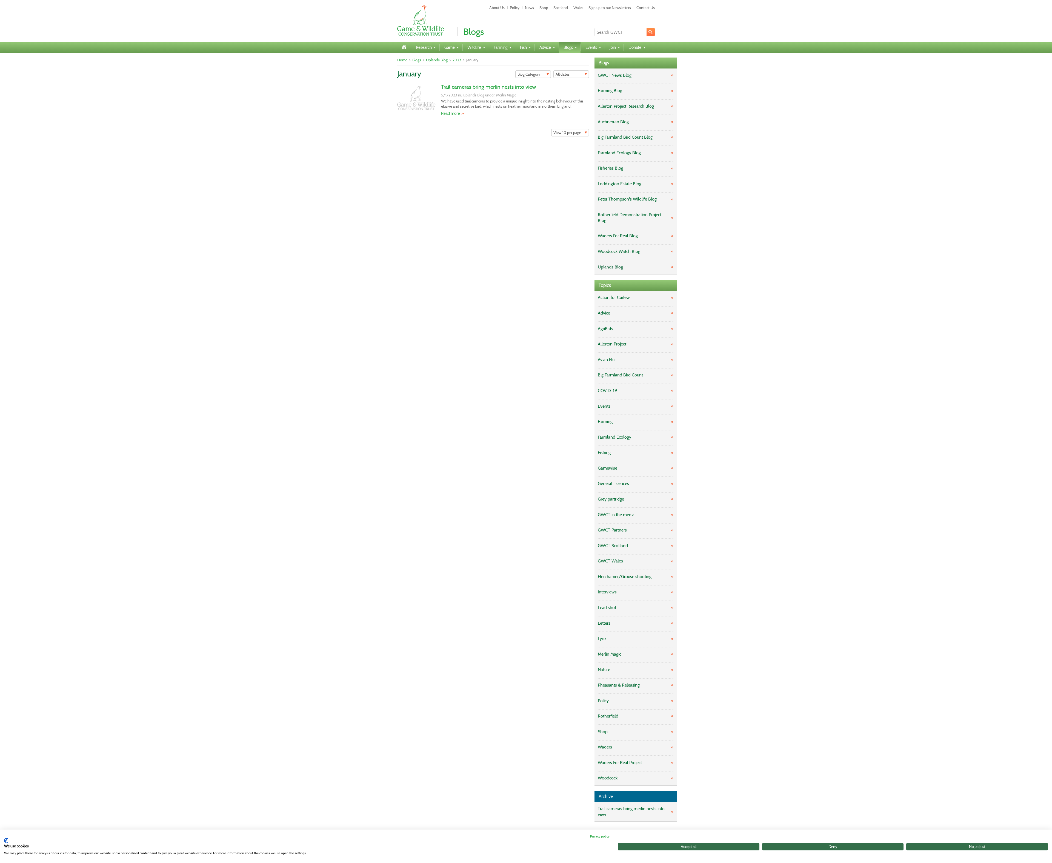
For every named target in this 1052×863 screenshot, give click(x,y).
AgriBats (605, 328)
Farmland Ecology (614, 437)
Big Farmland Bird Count (620, 375)
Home (402, 60)
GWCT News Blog (614, 75)
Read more (450, 113)
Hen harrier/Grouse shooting (624, 576)
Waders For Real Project (620, 762)
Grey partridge (611, 499)
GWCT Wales (610, 561)
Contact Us (645, 7)
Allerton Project (612, 344)
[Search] (651, 32)
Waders (605, 747)
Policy (514, 7)
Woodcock (608, 778)
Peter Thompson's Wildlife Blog (627, 199)
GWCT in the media (616, 514)
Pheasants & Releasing (619, 685)
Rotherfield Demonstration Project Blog (629, 217)
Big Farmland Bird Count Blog (625, 137)
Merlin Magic (506, 95)
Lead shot (607, 607)
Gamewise (607, 468)
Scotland (560, 7)
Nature (604, 669)
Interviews (607, 592)
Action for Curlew (614, 297)
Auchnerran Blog (613, 121)
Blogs (416, 60)
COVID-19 (607, 390)
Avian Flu (606, 359)
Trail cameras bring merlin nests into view (488, 87)
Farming (605, 421)
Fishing (604, 452)
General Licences (613, 483)
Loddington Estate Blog (619, 183)
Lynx (602, 638)
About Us (497, 7)
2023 (457, 60)
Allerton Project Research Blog (626, 106)
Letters (604, 623)
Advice (604, 313)
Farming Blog (610, 90)
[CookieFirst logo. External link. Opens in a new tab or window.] (6, 840)
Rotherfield (608, 716)
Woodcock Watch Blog (619, 251)
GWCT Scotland (613, 545)
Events (604, 406)
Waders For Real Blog (618, 235)
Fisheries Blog (610, 168)
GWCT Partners (612, 530)
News (529, 7)
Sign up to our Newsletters (609, 7)
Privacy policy (600, 836)
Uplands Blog (437, 60)
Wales (578, 7)
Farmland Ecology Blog (619, 152)
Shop (543, 7)
